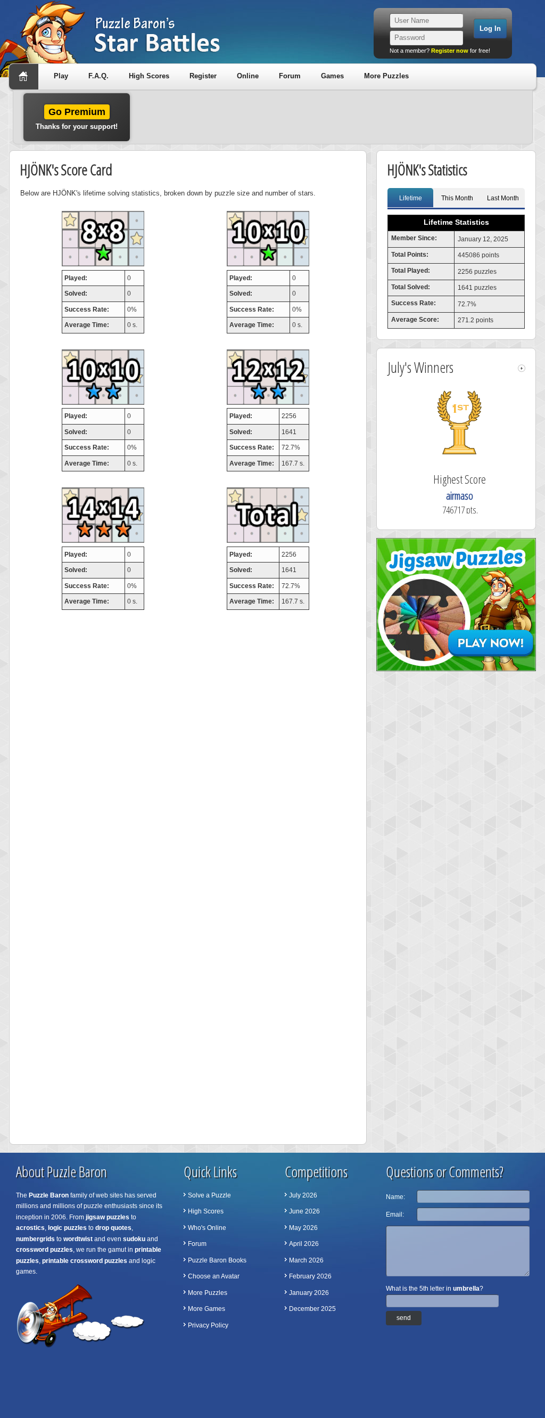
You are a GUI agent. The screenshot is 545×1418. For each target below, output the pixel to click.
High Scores (149, 76)
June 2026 (304, 1211)
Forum (290, 76)
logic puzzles (67, 1228)
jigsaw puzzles (107, 1217)
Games (332, 76)
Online (248, 76)
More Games (206, 1309)
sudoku (134, 1239)
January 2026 (309, 1293)
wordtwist (78, 1239)
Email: (395, 1214)
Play (61, 76)
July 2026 (303, 1195)
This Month (457, 198)
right (521, 368)
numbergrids (35, 1239)
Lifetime (410, 198)
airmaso (459, 495)
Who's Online (207, 1228)
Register (203, 76)
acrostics (30, 1228)
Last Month (503, 198)
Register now (449, 50)
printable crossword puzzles (84, 1261)
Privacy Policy (208, 1325)
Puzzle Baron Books (217, 1260)
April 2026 (304, 1244)
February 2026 (310, 1276)
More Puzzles (386, 76)
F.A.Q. (98, 76)
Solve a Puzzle (209, 1195)
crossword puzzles (44, 1249)
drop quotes (113, 1228)
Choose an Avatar (214, 1276)
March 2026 (306, 1260)
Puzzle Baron (49, 1195)
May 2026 (303, 1228)
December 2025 (312, 1309)
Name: (395, 1197)
